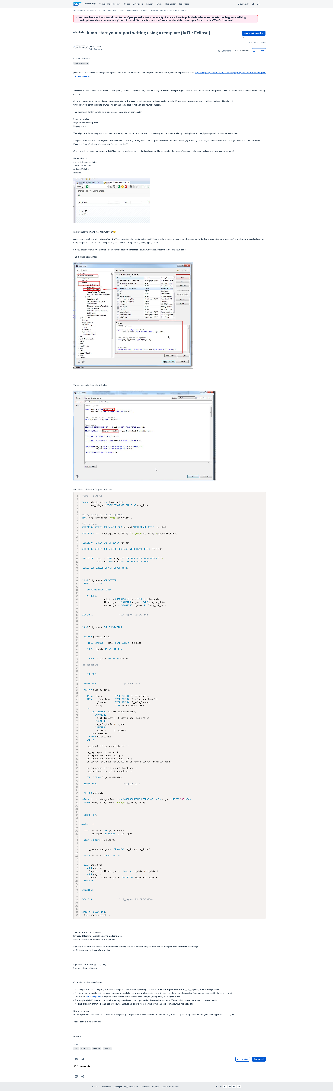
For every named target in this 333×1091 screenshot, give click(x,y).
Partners (149, 4)
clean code (85, 1049)
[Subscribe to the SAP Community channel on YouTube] (234, 1087)
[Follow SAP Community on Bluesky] (230, 1087)
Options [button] (243, 37)
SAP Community (79, 10)
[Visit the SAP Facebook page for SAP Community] (225, 1087)
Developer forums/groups (121, 17)
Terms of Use (106, 1087)
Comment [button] (259, 1059)
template (107, 1049)
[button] (254, 50)
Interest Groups (100, 10)
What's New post (223, 20)
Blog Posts (144, 10)
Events (159, 4)
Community (89, 4)
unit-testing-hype (93, 997)
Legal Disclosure (131, 1087)
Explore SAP (243, 4)
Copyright (118, 1087)
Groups (126, 4)
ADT (76, 1049)
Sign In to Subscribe (253, 33)
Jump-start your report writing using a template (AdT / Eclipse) (148, 32)
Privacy (95, 1087)
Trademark (145, 1087)
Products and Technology (109, 4)
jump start (96, 1049)
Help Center (170, 4)
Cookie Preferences (170, 1087)
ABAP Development (81, 63)
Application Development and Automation (123, 10)
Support (155, 1087)
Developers (138, 4)
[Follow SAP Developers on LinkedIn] (239, 1087)
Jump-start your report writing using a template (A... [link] (169, 10)
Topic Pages (184, 4)
